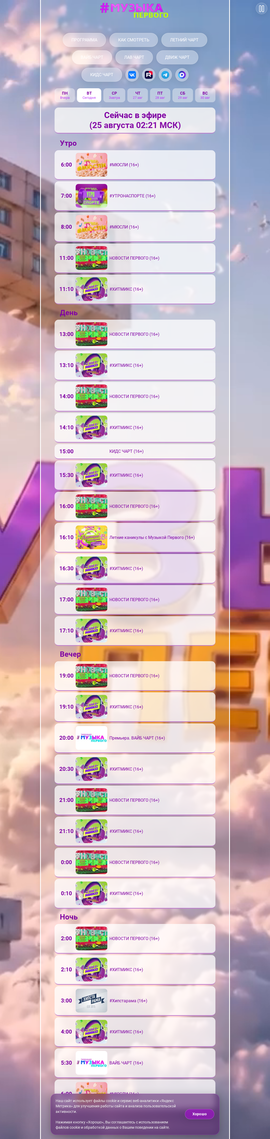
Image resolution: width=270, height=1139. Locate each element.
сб (182, 93)
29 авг (182, 98)
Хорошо (199, 1114)
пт (160, 93)
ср (114, 93)
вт (89, 93)
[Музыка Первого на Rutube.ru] (148, 74)
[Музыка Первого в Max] (182, 74)
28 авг (160, 98)
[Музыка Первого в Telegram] (165, 74)
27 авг (137, 98)
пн (65, 93)
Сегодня (89, 98)
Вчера (65, 98)
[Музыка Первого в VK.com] (132, 74)
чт (137, 93)
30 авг (205, 98)
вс (205, 93)
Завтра (114, 98)
